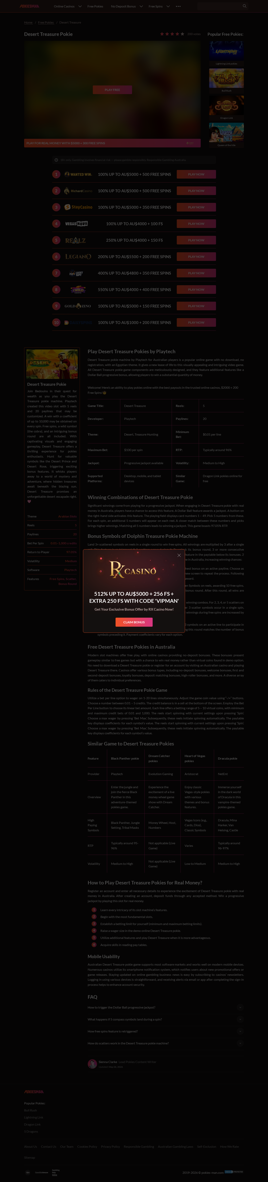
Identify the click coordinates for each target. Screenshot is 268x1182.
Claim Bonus (134, 622)
